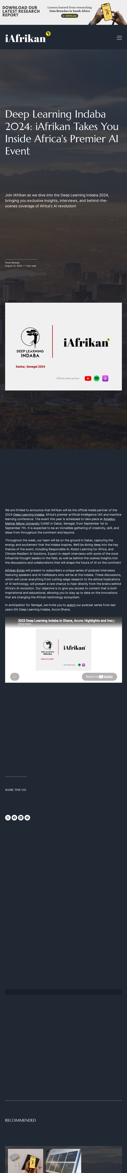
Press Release (12, 262)
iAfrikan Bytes (15, 570)
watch (71, 605)
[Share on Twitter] (8, 817)
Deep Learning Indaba (28, 514)
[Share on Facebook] (14, 817)
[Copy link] (27, 817)
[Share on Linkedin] (21, 817)
